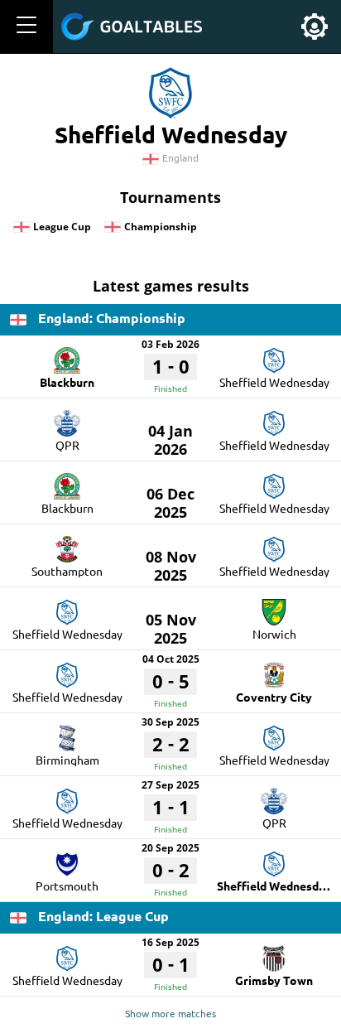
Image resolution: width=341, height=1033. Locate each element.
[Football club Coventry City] (274, 669)
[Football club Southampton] (67, 543)
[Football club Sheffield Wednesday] (274, 354)
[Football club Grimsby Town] (274, 952)
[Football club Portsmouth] (67, 858)
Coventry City (274, 696)
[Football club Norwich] (274, 606)
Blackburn (67, 381)
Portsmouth (67, 885)
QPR (67, 444)
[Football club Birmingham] (67, 732)
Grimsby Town (274, 980)
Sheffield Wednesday (274, 381)
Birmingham (67, 759)
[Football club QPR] (67, 417)
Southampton (67, 570)
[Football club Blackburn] (67, 354)
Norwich (274, 633)
